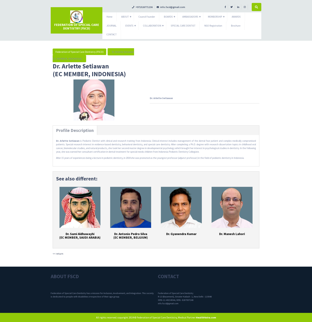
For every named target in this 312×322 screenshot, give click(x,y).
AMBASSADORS (190, 16)
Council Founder (146, 16)
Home (109, 16)
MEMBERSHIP (215, 16)
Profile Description (75, 130)
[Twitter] (231, 6)
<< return (58, 253)
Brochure (235, 25)
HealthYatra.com (206, 317)
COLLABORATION (152, 25)
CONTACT (111, 34)
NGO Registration (213, 25)
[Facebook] (225, 6)
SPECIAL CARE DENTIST (183, 25)
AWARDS (236, 16)
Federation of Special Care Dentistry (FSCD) (76, 26)
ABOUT (125, 16)
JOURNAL (111, 25)
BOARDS (168, 16)
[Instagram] (245, 6)
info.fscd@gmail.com (171, 7)
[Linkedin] (238, 6)
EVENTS (129, 25)
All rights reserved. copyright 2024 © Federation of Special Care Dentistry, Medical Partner (145, 317)
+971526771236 (142, 7)
